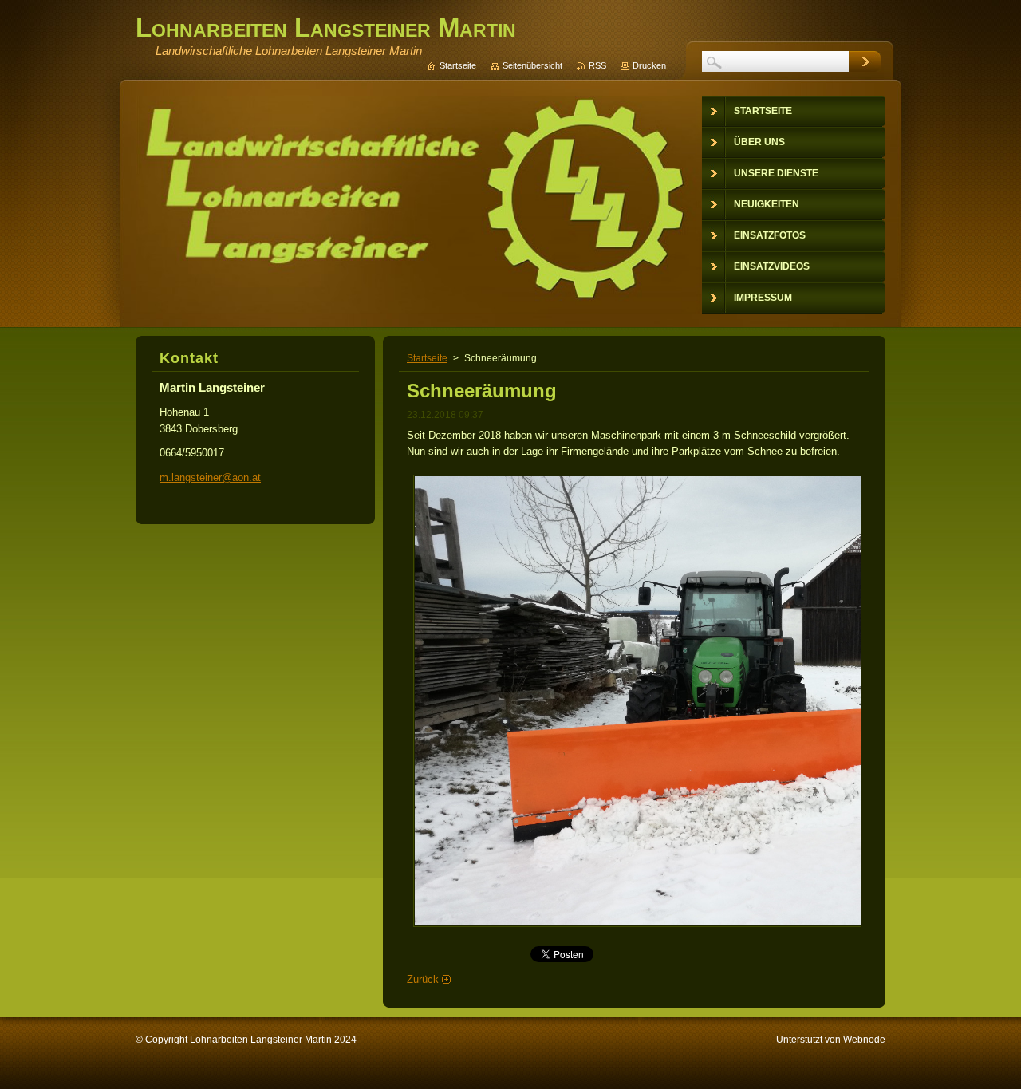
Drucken (649, 65)
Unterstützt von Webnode (830, 1039)
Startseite (427, 358)
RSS (597, 65)
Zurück (423, 979)
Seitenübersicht (532, 65)
